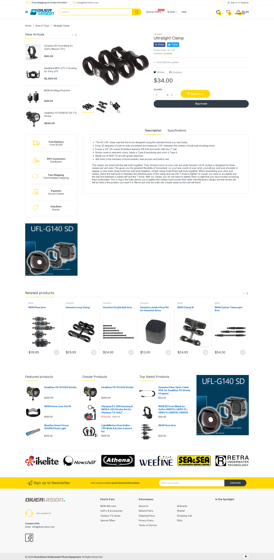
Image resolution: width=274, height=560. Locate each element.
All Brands (182, 506)
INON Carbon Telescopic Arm (229, 309)
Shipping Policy (147, 515)
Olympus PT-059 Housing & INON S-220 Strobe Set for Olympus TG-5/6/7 (117, 409)
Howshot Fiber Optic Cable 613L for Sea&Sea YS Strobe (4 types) (174, 390)
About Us (143, 506)
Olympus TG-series (110, 515)
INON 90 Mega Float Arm (57, 90)
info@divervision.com (87, 2)
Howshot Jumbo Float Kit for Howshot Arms (154, 309)
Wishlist (181, 510)
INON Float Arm (37, 307)
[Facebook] (29, 538)
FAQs (179, 520)
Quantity (158, 89)
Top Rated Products (154, 377)
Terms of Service (148, 525)
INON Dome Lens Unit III (57, 406)
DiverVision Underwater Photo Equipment (57, 557)
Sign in (234, 2)
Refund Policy (146, 510)
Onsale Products (94, 377)
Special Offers (107, 520)
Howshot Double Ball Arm (117, 307)
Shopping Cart (184, 515)
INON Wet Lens (108, 506)
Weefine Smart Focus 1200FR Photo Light (56, 427)
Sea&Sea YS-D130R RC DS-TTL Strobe (60, 114)
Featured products (39, 377)
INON (30, 303)
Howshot (70, 303)
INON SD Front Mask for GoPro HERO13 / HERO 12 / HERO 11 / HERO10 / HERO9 (173, 409)
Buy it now (201, 103)
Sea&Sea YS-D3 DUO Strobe (60, 387)
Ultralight (158, 34)
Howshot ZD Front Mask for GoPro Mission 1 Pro (58, 47)
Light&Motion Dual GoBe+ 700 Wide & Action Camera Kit (116, 428)
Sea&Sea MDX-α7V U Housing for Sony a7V (60, 70)
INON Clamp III (185, 307)
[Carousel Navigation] (74, 35)
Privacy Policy (146, 520)
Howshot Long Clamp (78, 307)
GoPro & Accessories (111, 510)
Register (245, 2)
